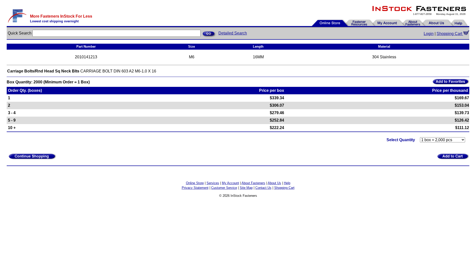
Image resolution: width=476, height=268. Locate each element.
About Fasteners (253, 183)
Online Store (195, 183)
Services (213, 183)
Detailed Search (232, 33)
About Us (274, 183)
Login (429, 34)
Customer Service (224, 188)
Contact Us (263, 188)
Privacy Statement (195, 188)
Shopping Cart (450, 34)
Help (287, 183)
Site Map (246, 188)
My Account (230, 183)
